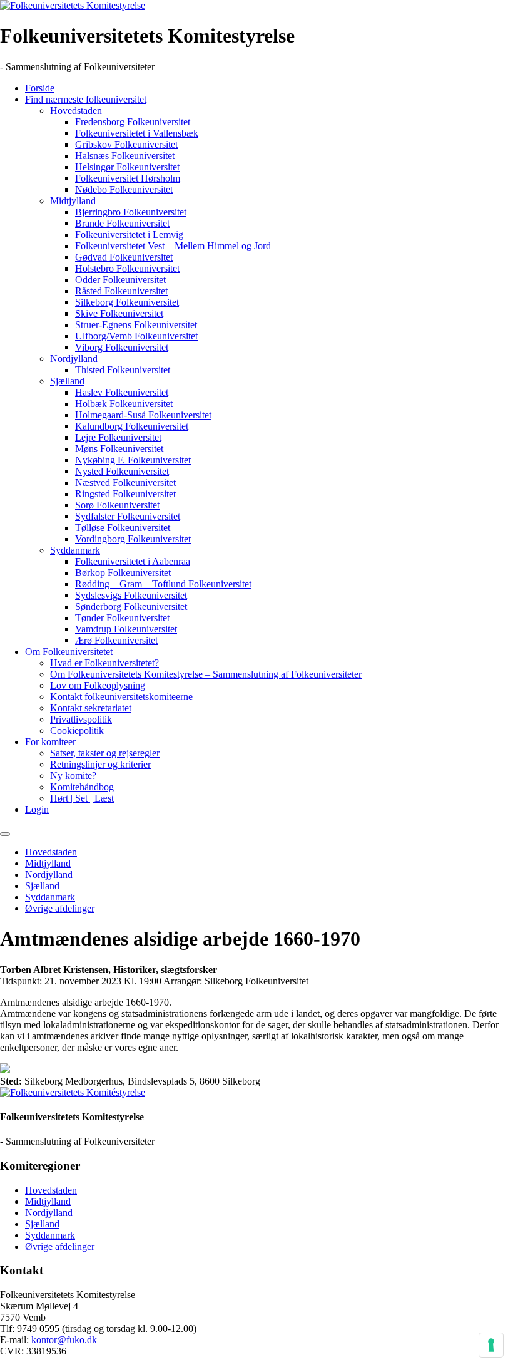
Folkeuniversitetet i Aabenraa (132, 561)
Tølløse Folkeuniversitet (122, 527)
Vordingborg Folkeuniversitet (133, 539)
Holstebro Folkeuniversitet (127, 268)
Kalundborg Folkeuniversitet (131, 426)
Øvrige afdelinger (59, 908)
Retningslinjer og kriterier (100, 764)
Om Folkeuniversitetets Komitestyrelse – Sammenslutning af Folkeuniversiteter (206, 674)
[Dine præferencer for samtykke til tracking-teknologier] (491, 1345)
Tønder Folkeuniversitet (122, 617)
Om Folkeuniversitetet (69, 651)
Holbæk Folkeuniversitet (124, 403)
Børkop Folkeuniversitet (123, 572)
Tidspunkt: (21, 981)
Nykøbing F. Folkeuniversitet (133, 460)
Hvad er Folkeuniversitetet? (104, 663)
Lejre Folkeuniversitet (118, 437)
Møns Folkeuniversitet (119, 448)
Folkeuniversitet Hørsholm (127, 178)
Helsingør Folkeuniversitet (127, 167)
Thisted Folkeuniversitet (122, 369)
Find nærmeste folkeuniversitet (85, 99)
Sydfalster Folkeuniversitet (127, 516)
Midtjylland (73, 200)
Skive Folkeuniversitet (119, 313)
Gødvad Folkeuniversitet (124, 257)
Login (37, 809)
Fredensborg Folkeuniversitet (132, 121)
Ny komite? (73, 775)
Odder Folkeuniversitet (120, 279)
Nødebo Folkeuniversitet (124, 189)
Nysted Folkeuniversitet (122, 471)
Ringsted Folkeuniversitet (125, 493)
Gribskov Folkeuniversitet (126, 144)
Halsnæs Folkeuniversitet (125, 155)
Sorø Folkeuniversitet (117, 505)
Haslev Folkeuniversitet (121, 392)
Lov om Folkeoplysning (97, 685)
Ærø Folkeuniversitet (116, 640)
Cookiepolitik (77, 730)
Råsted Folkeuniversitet (121, 291)
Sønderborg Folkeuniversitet (131, 606)
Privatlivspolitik (81, 719)
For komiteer (50, 741)
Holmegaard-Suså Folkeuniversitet (143, 415)
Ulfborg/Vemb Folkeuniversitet (136, 336)
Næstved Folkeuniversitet (125, 482)
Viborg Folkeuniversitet (121, 347)
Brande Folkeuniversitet (122, 223)
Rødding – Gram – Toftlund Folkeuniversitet (163, 584)
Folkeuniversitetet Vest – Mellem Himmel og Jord (173, 245)
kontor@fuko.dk (64, 1339)
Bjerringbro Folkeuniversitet (130, 212)
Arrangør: (182, 981)
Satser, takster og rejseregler (105, 753)
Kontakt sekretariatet (90, 708)
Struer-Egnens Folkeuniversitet (136, 324)
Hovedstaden (76, 110)
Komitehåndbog (82, 787)
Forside (39, 88)
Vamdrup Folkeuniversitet (126, 629)
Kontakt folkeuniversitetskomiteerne (121, 696)
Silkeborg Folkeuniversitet (127, 302)
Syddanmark (75, 550)
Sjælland (67, 381)
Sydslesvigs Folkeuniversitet (131, 595)
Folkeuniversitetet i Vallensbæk (136, 133)
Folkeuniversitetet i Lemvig (129, 234)
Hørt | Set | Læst (82, 798)
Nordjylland (74, 358)
